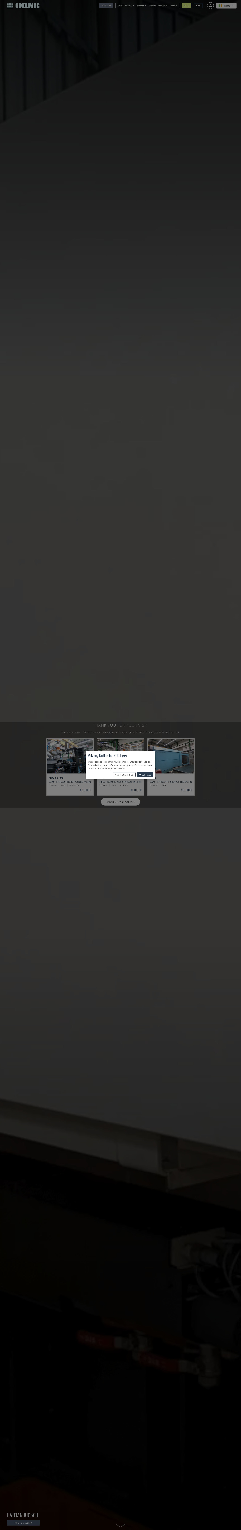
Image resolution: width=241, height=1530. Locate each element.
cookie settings (124, 774)
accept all (145, 774)
